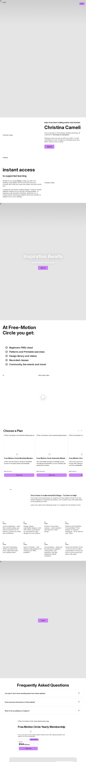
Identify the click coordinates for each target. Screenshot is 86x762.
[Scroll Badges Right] (81, 430)
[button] (43, 397)
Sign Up (49, 146)
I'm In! (43, 620)
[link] (19, 455)
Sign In (82, 3)
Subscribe (19, 475)
